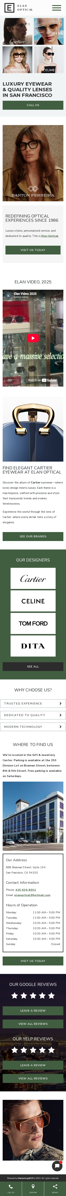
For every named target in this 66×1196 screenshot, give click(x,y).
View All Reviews (33, 1024)
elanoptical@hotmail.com (32, 895)
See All (33, 667)
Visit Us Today (33, 250)
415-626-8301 (25, 890)
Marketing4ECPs (26, 1178)
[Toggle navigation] (56, 8)
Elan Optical (49, 236)
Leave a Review (33, 1011)
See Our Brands (33, 536)
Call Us (33, 105)
